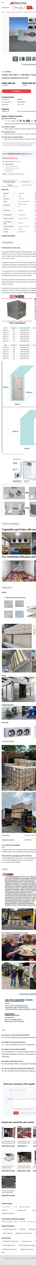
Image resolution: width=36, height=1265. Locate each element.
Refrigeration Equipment (30, 12)
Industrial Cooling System (9, 1229)
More (3, 1252)
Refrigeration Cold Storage (10, 1249)
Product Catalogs (25, 1207)
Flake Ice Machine (7, 1233)
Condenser (22, 1229)
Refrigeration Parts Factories (10, 1241)
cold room (4, 1210)
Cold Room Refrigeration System (26, 1245)
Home (3, 12)
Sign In (4, 174)
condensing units (21, 1210)
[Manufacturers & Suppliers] (18, 3)
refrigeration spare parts (8, 1213)
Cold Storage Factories (9, 1245)
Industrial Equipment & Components (14, 12)
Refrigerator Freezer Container (23, 1233)
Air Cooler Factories (27, 1241)
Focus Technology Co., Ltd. (21, 1258)
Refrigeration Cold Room (26, 1249)
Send (16, 1113)
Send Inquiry (16, 91)
